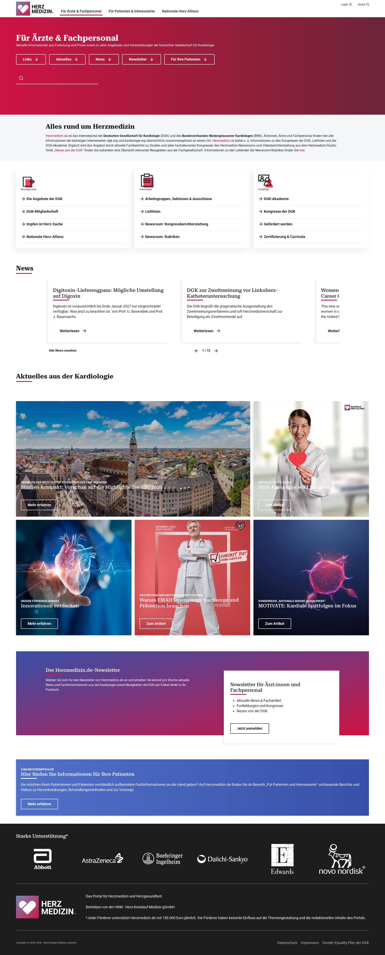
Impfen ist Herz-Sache (44, 224)
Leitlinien (152, 211)
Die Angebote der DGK (44, 199)
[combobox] (59, 78)
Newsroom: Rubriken (162, 237)
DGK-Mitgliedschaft (42, 211)
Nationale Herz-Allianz (180, 11)
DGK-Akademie (276, 199)
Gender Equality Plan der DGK (345, 943)
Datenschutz (287, 943)
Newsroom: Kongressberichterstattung (176, 224)
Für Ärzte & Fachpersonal (81, 11)
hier (301, 150)
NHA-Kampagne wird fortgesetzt (296, 487)
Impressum (310, 943)
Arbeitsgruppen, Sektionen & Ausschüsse (178, 199)
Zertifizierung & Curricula (284, 237)
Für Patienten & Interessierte (132, 11)
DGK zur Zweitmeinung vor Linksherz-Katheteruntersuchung (232, 293)
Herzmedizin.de (57, 136)
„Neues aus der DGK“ (69, 150)
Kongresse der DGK (279, 211)
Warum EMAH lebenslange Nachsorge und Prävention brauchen (189, 603)
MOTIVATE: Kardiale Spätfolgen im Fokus (307, 606)
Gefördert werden (278, 224)
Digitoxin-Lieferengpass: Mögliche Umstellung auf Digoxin (108, 293)
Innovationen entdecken (50, 606)
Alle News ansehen (63, 350)
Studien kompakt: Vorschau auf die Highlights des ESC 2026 (91, 487)
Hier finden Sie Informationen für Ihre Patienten (78, 774)
